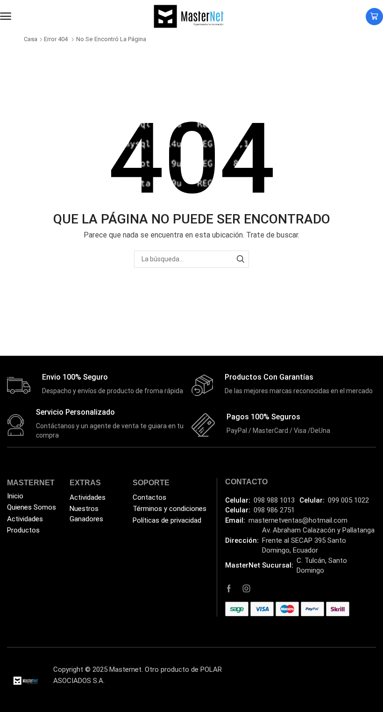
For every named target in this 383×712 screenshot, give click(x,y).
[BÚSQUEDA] (240, 259)
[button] (5, 16)
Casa (30, 39)
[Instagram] (246, 588)
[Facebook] (229, 588)
